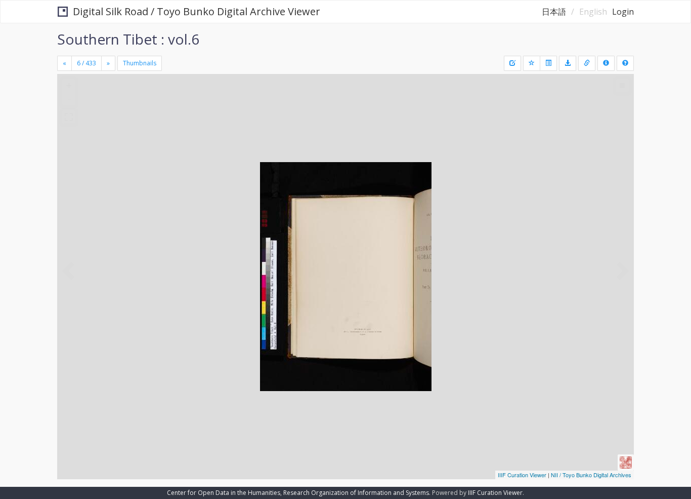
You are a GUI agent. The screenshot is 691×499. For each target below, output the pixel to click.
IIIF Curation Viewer (522, 475)
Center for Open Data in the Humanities (223, 492)
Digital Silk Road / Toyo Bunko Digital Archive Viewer (196, 11)
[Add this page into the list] (531, 63)
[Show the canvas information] (586, 63)
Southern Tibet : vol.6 (128, 39)
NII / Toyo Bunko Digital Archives (591, 475)
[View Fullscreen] (68, 117)
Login (623, 11)
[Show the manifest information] (606, 63)
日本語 (554, 11)
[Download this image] (567, 63)
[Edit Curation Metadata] (512, 63)
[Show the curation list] (548, 63)
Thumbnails (139, 63)
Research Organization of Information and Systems (356, 492)
